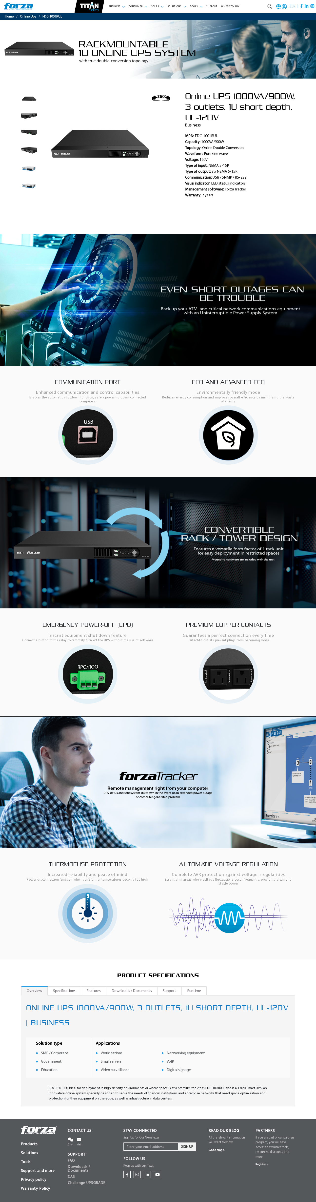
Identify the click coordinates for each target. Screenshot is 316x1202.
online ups (28, 17)
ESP (293, 6)
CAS (71, 1177)
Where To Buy (230, 6)
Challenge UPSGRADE (86, 1183)
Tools (26, 1162)
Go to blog (217, 1150)
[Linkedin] (306, 6)
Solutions (29, 1153)
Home (9, 17)
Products (29, 1144)
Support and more (38, 1171)
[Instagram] (312, 6)
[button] (117, 6)
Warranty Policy (35, 1189)
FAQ (71, 1161)
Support (211, 6)
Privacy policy (34, 1180)
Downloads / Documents (79, 1169)
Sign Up (187, 1147)
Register (262, 1164)
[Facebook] (301, 6)
